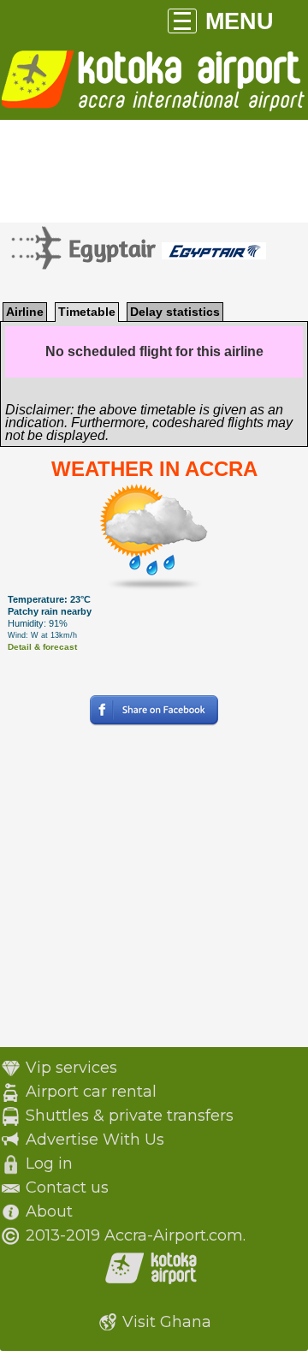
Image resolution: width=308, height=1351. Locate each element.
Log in (49, 1163)
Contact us (67, 1187)
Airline (25, 311)
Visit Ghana (166, 1321)
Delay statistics (175, 311)
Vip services (71, 1067)
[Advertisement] (154, 893)
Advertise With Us (95, 1139)
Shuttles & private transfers (130, 1115)
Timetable (87, 311)
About (49, 1211)
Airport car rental (91, 1091)
